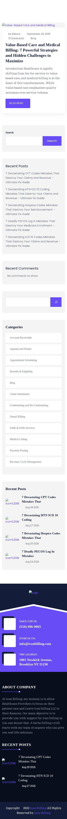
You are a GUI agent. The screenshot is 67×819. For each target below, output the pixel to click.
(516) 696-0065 (30, 626)
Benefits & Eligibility (21, 371)
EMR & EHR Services (22, 427)
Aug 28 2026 (32, 507)
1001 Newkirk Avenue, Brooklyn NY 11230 (35, 662)
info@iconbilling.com (35, 644)
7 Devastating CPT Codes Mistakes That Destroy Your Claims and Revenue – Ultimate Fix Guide (32, 177)
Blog (33, 38)
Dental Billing (17, 416)
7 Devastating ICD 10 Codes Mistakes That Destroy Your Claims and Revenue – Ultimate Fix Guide (32, 241)
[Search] (56, 302)
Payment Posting (19, 450)
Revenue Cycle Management (25, 461)
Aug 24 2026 (32, 561)
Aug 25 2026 (32, 543)
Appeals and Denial (20, 348)
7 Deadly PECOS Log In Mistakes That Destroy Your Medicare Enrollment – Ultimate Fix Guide (30, 225)
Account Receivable (21, 337)
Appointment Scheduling (23, 360)
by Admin (14, 33)
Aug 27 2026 (32, 525)
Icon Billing (38, 808)
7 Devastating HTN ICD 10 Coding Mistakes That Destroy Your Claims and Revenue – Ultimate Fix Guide (31, 193)
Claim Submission (20, 394)
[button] (59, 4)
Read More (16, 103)
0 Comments (16, 38)
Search (9, 132)
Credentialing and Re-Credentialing (29, 405)
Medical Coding (18, 439)
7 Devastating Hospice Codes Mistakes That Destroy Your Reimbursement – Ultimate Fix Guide (31, 209)
